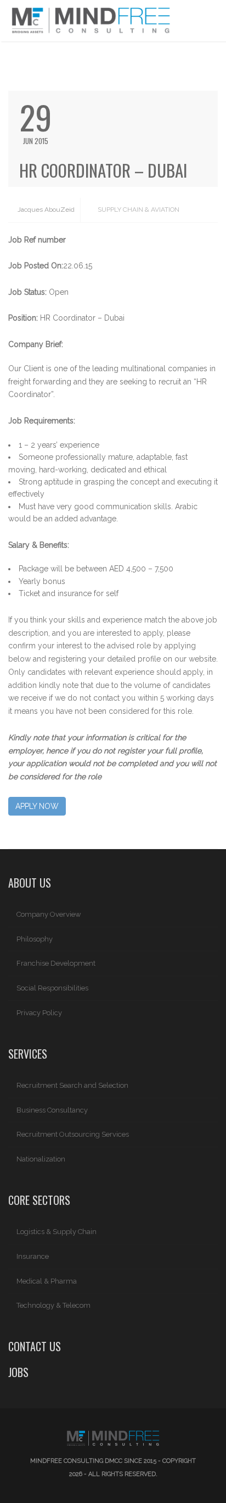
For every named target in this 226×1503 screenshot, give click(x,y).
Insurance (32, 1256)
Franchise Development (55, 963)
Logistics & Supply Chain (56, 1231)
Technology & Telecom (53, 1305)
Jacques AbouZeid (45, 209)
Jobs (18, 1372)
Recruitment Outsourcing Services (72, 1134)
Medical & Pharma (46, 1281)
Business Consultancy (52, 1110)
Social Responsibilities (52, 988)
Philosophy (34, 939)
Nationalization (40, 1159)
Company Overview (48, 914)
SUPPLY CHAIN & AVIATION (138, 209)
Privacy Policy (39, 1013)
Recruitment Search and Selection (72, 1085)
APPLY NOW (37, 806)
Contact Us (34, 1346)
